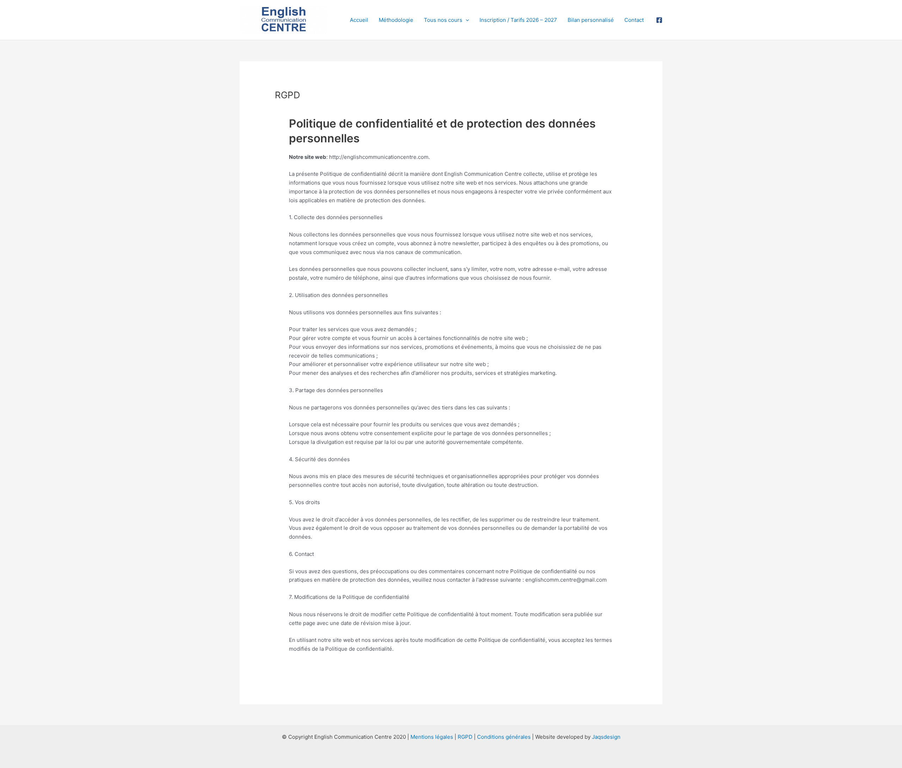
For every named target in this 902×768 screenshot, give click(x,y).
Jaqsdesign (606, 736)
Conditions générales (504, 736)
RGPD (465, 736)
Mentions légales (431, 736)
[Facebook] (659, 20)
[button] (465, 20)
